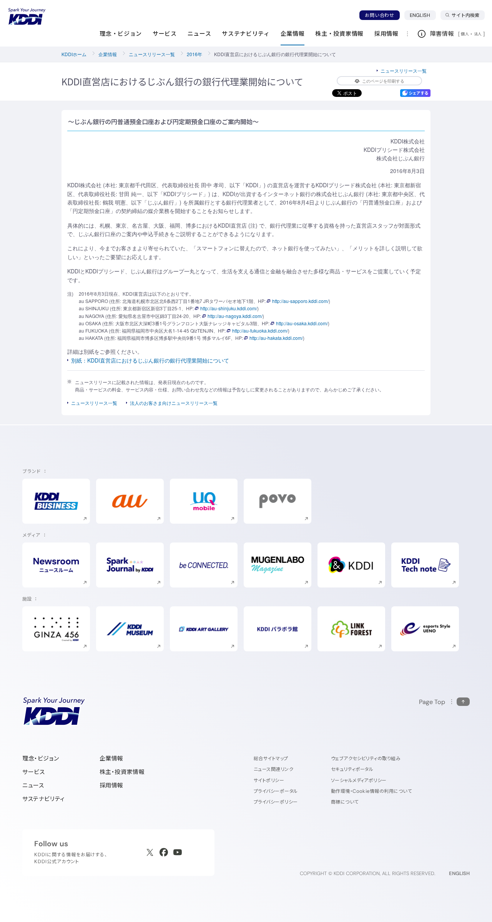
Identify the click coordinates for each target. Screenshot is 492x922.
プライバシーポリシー (276, 802)
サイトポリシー (269, 780)
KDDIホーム (74, 54)
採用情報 (111, 785)
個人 (465, 34)
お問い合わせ (379, 15)
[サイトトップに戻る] (27, 16)
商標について (345, 802)
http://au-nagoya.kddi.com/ (235, 316)
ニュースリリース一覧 (152, 54)
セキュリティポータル (352, 769)
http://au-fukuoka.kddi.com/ (260, 330)
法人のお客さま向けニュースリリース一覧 (174, 402)
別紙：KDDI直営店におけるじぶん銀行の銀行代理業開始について (150, 360)
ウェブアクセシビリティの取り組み (366, 758)
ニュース (33, 785)
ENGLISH (423, 15)
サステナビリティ (43, 799)
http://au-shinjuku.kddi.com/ (228, 308)
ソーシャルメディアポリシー (359, 780)
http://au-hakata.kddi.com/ (276, 338)
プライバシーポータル (276, 791)
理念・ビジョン (40, 758)
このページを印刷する (383, 81)
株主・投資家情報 (122, 772)
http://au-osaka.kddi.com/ (302, 323)
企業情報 (107, 54)
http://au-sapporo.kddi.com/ (300, 301)
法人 (478, 34)
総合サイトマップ (271, 758)
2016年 (194, 54)
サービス (33, 772)
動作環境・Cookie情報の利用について (371, 791)
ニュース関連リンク (273, 769)
